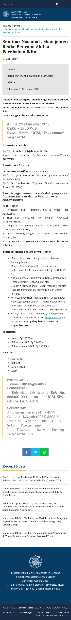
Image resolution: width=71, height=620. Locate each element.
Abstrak (6, 612)
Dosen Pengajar (24, 612)
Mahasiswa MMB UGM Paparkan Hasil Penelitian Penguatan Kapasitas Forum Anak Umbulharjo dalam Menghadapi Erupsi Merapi (35, 521)
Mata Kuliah (44, 612)
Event (17, 25)
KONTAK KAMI (62, 612)
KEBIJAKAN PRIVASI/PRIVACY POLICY (52, 615)
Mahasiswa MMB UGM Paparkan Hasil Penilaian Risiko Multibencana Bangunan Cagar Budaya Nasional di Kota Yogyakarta (32, 491)
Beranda (7, 25)
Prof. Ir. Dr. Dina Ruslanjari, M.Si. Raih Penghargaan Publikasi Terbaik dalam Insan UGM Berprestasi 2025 (31, 479)
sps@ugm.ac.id (53, 317)
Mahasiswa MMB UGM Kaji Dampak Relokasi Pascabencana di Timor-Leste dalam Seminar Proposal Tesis (34, 534)
